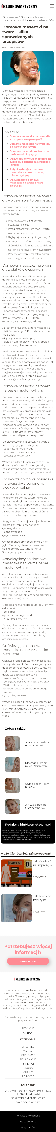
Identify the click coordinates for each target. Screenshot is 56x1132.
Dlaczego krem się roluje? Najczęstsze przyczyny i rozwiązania (36, 765)
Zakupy (28, 1072)
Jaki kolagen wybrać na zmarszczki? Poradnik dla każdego (37, 744)
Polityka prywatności (28, 1115)
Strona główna (10, 17)
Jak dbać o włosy (28, 1102)
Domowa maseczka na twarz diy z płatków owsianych (30, 145)
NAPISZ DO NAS (28, 961)
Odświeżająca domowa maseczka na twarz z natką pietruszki (27, 182)
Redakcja (28, 1028)
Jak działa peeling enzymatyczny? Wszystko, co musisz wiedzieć (37, 806)
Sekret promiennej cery (28, 1098)
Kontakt (28, 1032)
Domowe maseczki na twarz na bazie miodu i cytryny (29, 153)
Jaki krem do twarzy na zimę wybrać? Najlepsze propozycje (43, 898)
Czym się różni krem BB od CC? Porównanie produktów (37, 785)
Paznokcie (28, 1055)
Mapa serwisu (28, 1121)
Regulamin (28, 1127)
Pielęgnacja (27, 17)
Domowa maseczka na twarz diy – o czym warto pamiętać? (30, 138)
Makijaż (28, 1051)
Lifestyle (28, 1046)
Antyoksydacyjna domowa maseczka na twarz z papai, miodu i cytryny (27, 172)
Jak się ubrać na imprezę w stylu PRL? (42, 863)
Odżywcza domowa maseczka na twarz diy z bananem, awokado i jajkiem (30, 161)
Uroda (28, 1068)
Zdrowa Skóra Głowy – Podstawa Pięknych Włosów (28, 1092)
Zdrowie (28, 1076)
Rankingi (28, 1063)
